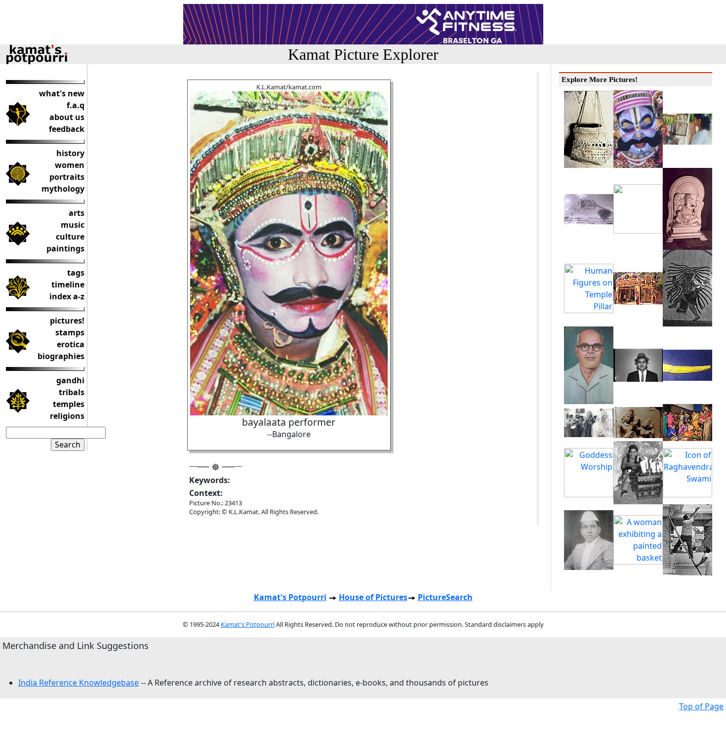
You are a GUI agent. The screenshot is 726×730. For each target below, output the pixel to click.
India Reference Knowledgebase (78, 682)
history (70, 153)
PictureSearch (445, 597)
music (72, 224)
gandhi (70, 380)
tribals (71, 392)
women (69, 165)
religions (67, 415)
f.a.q (75, 105)
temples (68, 404)
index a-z (66, 296)
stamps (69, 332)
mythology (62, 188)
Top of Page (701, 706)
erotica (70, 344)
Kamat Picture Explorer (363, 54)
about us (66, 117)
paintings (65, 248)
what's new (61, 93)
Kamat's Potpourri (290, 597)
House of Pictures (373, 597)
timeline (67, 284)
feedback (66, 128)
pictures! (67, 320)
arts (76, 212)
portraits (66, 176)
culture (70, 236)
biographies (61, 356)
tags (75, 272)
